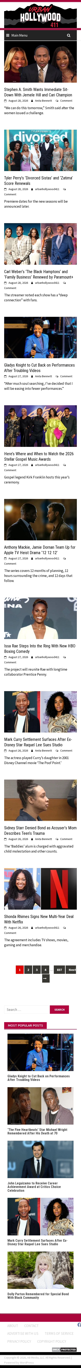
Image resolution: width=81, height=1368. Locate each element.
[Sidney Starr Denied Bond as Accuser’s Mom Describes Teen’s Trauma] (40, 800)
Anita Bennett (43, 100)
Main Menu (19, 35)
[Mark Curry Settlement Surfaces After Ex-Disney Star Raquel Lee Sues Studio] (40, 711)
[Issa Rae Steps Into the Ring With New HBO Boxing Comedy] (40, 617)
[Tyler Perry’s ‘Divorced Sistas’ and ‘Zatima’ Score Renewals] (40, 150)
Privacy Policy (19, 1341)
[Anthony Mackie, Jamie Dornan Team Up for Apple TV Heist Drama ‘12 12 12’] (40, 519)
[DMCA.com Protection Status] (64, 1349)
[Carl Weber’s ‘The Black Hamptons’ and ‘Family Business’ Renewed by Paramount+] (40, 243)
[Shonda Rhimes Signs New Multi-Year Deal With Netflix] (40, 888)
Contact (31, 1325)
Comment (66, 100)
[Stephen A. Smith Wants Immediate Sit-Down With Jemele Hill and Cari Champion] (40, 61)
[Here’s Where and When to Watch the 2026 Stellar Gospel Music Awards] (40, 425)
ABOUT (12, 1325)
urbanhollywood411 (47, 189)
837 (59, 970)
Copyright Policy (51, 1341)
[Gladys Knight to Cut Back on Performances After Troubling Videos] (40, 337)
